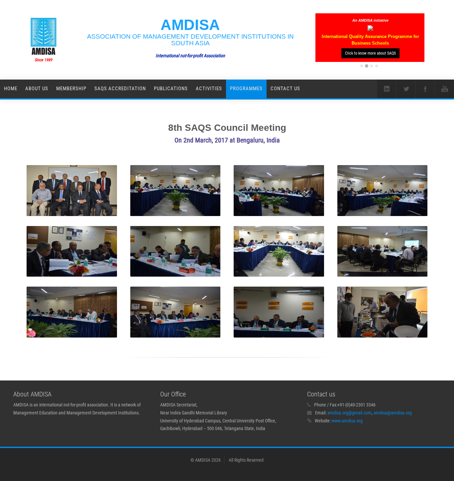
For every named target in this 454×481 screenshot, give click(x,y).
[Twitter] (406, 89)
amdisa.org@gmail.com (349, 412)
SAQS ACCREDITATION (120, 89)
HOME (10, 89)
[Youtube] (444, 89)
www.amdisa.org (347, 420)
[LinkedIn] (386, 89)
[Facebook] (425, 89)
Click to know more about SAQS (370, 53)
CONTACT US (285, 89)
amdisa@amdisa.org (393, 412)
